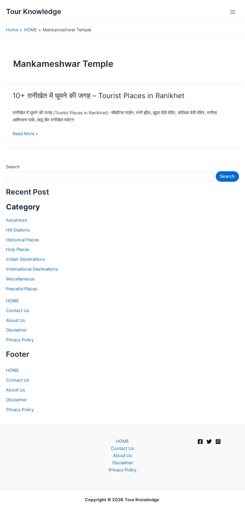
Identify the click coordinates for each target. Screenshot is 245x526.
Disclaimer (16, 330)
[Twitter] (209, 441)
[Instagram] (218, 441)
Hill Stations (18, 230)
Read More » (25, 134)
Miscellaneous (20, 279)
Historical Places (22, 240)
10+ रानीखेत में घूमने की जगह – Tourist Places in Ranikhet (99, 95)
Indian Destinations (25, 259)
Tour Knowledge (33, 11)
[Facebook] (200, 441)
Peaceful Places (21, 288)
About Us (15, 320)
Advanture (16, 220)
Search (13, 166)
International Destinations (32, 269)
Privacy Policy (20, 340)
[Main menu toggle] (232, 12)
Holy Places (18, 249)
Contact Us (17, 310)
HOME (12, 300)
